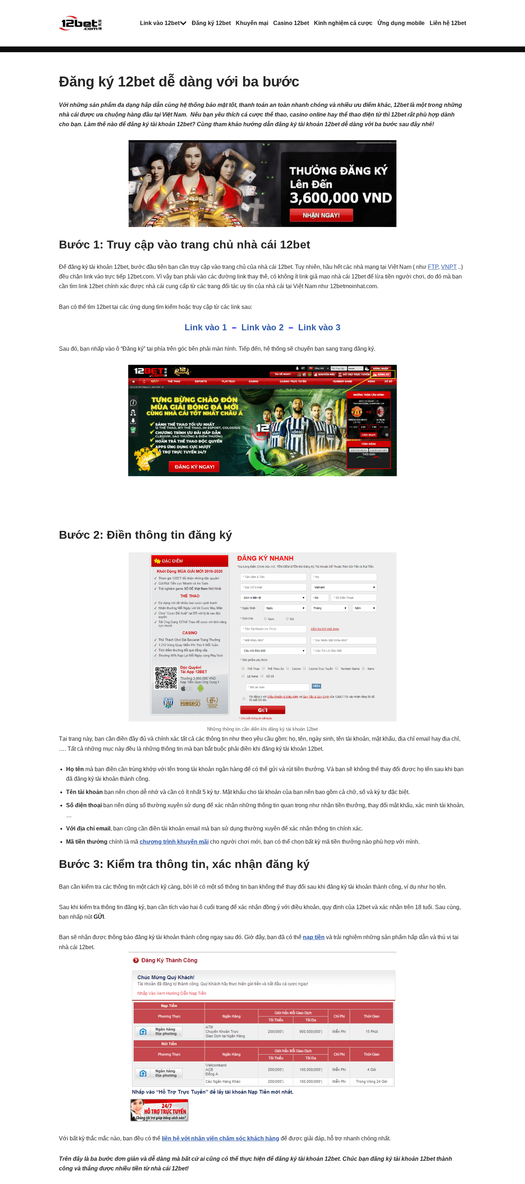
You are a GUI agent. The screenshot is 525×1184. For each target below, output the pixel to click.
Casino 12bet (291, 23)
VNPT (449, 267)
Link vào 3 (319, 327)
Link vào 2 (262, 327)
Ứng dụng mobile (401, 23)
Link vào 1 (206, 327)
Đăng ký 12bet (211, 23)
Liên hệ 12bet (448, 23)
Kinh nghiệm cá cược (343, 23)
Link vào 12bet (160, 23)
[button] (183, 23)
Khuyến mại (252, 23)
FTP (433, 267)
